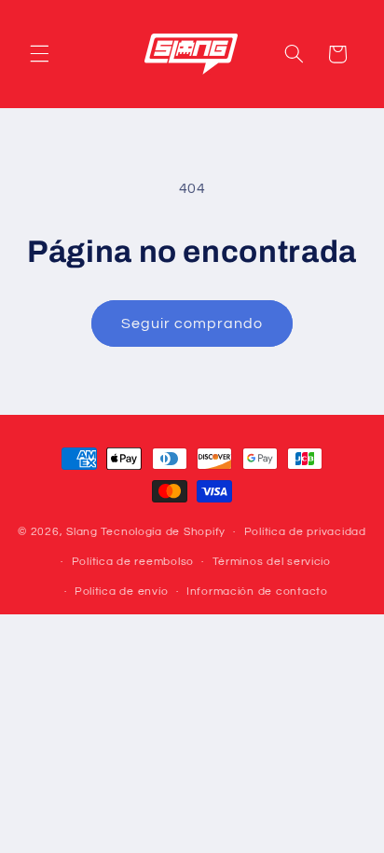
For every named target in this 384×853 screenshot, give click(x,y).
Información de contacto (257, 591)
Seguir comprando (192, 323)
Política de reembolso (133, 562)
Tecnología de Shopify (163, 532)
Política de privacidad (305, 532)
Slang (82, 532)
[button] (39, 54)
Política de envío (122, 591)
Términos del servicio (272, 562)
